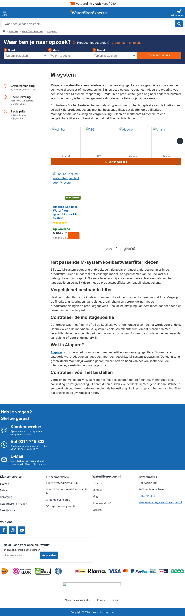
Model (101, 50)
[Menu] (4, 12)
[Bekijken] (179, 12)
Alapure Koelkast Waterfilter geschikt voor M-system (65, 212)
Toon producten (159, 55)
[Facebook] (3, 530)
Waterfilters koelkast (32, 31)
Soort (11, 50)
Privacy (101, 600)
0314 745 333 (147, 496)
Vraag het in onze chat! (127, 42)
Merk (56, 50)
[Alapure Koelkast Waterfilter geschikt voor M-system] (66, 185)
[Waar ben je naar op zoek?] (179, 23)
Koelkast (13, 31)
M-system (52, 31)
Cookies (116, 600)
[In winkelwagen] (73, 235)
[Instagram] (12, 530)
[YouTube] (21, 530)
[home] (4, 31)
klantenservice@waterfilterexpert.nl (160, 502)
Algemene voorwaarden (78, 600)
